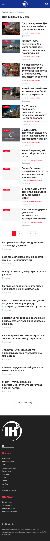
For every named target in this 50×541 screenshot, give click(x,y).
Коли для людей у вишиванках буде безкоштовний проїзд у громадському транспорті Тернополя (34, 70)
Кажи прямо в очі (8, 508)
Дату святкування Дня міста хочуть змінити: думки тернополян (34, 26)
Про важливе (7, 505)
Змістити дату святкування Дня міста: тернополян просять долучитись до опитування (33, 47)
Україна (5, 484)
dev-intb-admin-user (34, 160)
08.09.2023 (27, 36)
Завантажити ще (25, 403)
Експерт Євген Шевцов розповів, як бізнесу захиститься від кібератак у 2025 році (23, 321)
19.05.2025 (7, 327)
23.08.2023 (27, 83)
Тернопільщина (8, 461)
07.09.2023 (27, 59)
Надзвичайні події (9, 468)
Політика (5, 474)
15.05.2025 (7, 342)
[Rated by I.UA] (8, 447)
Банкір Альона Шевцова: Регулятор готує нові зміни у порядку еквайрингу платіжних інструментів (24, 303)
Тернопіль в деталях (9, 512)
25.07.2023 (27, 124)
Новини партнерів (9, 490)
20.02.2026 (7, 249)
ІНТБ (12, 529)
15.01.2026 (7, 263)
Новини (7, 24)
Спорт (4, 481)
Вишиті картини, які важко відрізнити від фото (34, 153)
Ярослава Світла (33, 33)
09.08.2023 (27, 101)
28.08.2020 (27, 163)
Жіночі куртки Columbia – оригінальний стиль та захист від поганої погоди (22, 385)
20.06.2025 (7, 292)
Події (4, 465)
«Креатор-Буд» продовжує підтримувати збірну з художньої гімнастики (22, 353)
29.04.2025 (7, 374)
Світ (3, 487)
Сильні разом (7, 502)
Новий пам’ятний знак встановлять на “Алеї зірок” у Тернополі (34, 91)
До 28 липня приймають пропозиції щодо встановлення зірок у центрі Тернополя (34, 112)
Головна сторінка (8, 12)
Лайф (4, 478)
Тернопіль (6, 458)
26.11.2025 (7, 278)
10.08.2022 (27, 145)
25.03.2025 (7, 391)
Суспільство (6, 471)
